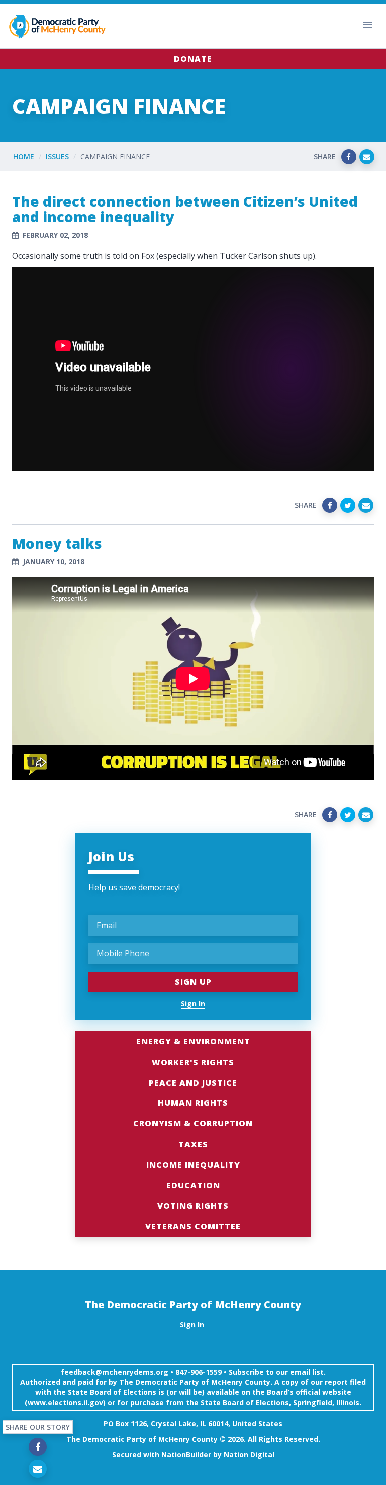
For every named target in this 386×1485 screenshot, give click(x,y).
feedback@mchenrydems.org (114, 1372)
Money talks (57, 543)
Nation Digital (249, 1454)
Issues (57, 156)
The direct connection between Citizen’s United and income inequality (185, 209)
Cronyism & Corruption (193, 1123)
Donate (193, 58)
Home (23, 156)
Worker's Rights (193, 1062)
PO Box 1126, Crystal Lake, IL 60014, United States (193, 1423)
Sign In (193, 1003)
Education (193, 1185)
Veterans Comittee (193, 1226)
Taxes (193, 1144)
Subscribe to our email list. (277, 1372)
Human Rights (193, 1102)
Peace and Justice (193, 1082)
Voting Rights (193, 1205)
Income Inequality (193, 1164)
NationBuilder (186, 1454)
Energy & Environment (193, 1041)
